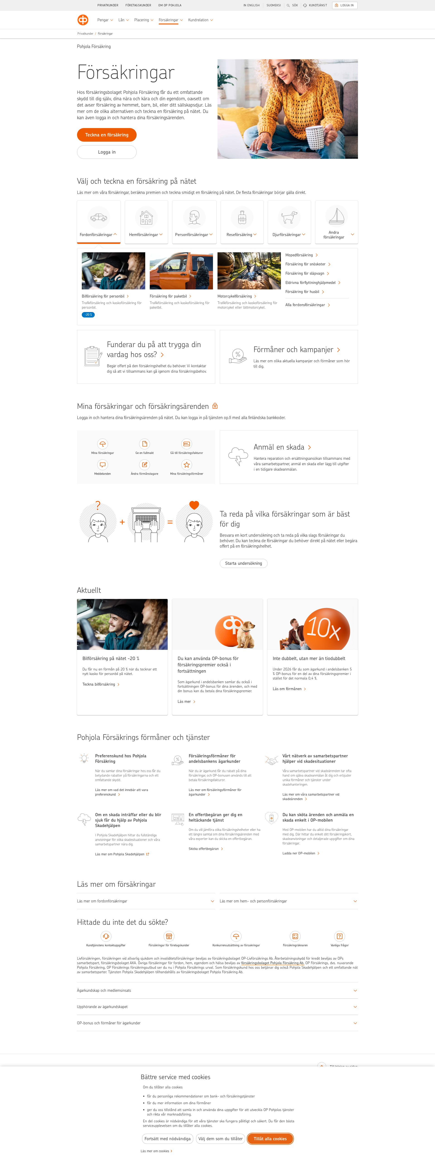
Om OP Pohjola (169, 5)
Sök (295, 5)
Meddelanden (102, 473)
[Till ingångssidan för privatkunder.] (82, 19)
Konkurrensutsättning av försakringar (236, 945)
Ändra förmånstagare (144, 473)
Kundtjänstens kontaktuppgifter (106, 945)
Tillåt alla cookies (270, 1138)
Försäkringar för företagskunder (169, 945)
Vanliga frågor (340, 945)
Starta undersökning (243, 563)
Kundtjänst (318, 5)
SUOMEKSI (274, 5)
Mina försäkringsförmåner (186, 473)
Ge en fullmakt (144, 453)
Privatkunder (107, 5)
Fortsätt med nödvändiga (168, 1138)
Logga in (347, 5)
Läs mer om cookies (155, 1151)
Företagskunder (138, 5)
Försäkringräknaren (295, 945)
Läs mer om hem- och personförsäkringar (253, 901)
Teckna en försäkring (106, 135)
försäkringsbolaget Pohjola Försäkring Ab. (272, 963)
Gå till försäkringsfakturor (186, 453)
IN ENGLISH (252, 5)
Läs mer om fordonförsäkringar (102, 901)
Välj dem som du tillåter (220, 1138)
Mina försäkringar (102, 453)
